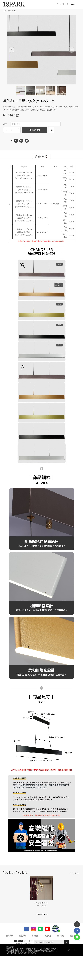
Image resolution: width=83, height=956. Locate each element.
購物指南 (22, 936)
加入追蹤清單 (51, 130)
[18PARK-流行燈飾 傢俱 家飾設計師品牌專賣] (14, 4)
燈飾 (9, 11)
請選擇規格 (16, 124)
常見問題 (48, 936)
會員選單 (64, 4)
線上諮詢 (60, 936)
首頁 (4, 11)
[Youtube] (47, 929)
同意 (68, 950)
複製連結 (27, 141)
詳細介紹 (39, 156)
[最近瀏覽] (77, 924)
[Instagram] (33, 929)
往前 (70, 873)
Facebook (16, 141)
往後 (78, 873)
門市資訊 (9, 936)
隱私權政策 (32, 953)
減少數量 (5, 130)
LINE (21, 141)
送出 (66, 942)
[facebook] (77, 931)
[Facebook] (26, 929)
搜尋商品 (68, 4)
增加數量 (18, 130)
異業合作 (73, 936)
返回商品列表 (42, 914)
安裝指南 (35, 936)
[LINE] (40, 929)
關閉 (75, 950)
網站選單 (78, 4)
